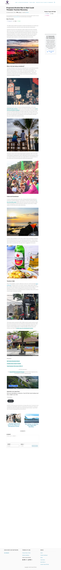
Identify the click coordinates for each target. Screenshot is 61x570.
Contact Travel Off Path (44, 564)
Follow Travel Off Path (51, 52)
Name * (9, 444)
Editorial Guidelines (25, 555)
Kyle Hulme (27, 12)
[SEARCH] (54, 2)
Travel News (42, 559)
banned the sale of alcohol (12, 108)
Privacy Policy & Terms (26, 552)
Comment (8, 434)
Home (41, 552)
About (41, 557)
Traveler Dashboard (43, 555)
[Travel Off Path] (8, 2)
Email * (22, 444)
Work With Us (42, 562)
